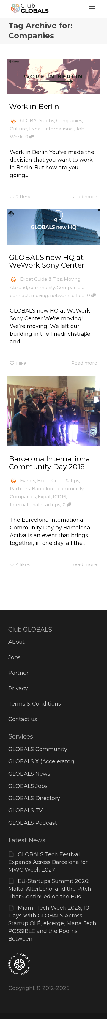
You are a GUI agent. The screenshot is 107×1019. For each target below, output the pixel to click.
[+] (53, 76)
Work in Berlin (34, 106)
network (60, 295)
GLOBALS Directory (34, 798)
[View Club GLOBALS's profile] (13, 120)
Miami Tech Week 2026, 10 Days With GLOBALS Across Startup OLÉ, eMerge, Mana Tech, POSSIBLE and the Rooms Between (52, 923)
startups (50, 504)
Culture (18, 129)
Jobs (14, 657)
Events (27, 480)
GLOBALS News (29, 774)
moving (39, 295)
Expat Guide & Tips (41, 279)
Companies (69, 120)
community (42, 287)
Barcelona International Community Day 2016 (50, 463)
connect (19, 295)
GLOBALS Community (37, 749)
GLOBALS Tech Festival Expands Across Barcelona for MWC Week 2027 (48, 862)
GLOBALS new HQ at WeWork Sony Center (46, 261)
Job (80, 129)
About (16, 642)
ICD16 (59, 496)
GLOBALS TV (25, 810)
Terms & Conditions (34, 704)
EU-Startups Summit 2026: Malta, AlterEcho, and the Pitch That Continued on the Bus (49, 889)
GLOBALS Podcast (32, 823)
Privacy (18, 688)
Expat (35, 129)
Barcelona (44, 488)
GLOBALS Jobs (37, 120)
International (59, 129)
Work (16, 137)
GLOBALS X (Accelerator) (41, 761)
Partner (18, 673)
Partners (20, 488)
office (78, 295)
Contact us (22, 719)
